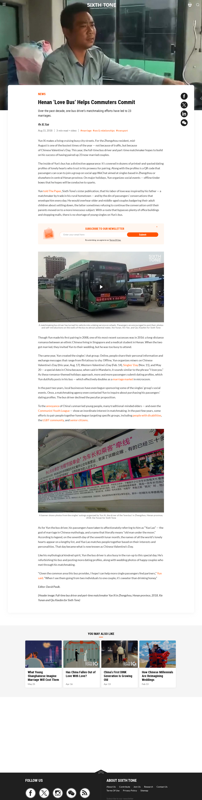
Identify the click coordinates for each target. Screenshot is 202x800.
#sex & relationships (104, 130)
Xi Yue (45, 124)
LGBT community (53, 420)
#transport (122, 130)
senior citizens (79, 420)
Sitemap (144, 790)
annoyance (52, 406)
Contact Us (162, 787)
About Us (111, 787)
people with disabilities (147, 415)
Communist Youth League (54, 410)
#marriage (86, 130)
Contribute (124, 787)
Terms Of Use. (115, 240)
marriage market (123, 379)
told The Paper (52, 191)
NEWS (42, 94)
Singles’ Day (130, 365)
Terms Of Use (113, 790)
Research (148, 787)
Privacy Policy (130, 790)
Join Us (137, 787)
